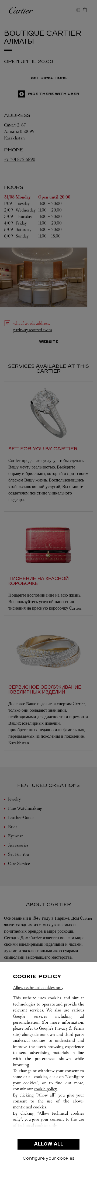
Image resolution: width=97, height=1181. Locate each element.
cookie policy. (45, 1088)
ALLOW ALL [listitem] (48, 1144)
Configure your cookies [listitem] (49, 1158)
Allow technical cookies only (38, 987)
